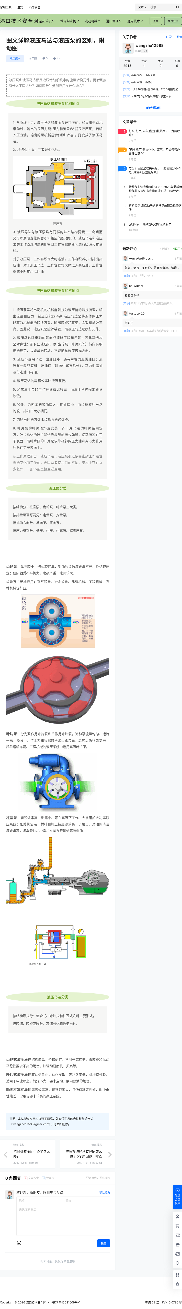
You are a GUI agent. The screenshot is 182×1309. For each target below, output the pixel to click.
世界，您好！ (146, 276)
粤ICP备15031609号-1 (65, 1302)
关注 (171, 37)
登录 (155, 21)
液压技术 (15, 58)
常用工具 (6, 7)
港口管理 (112, 21)
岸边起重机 (43, 21)
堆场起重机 (68, 21)
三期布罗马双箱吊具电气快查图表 (147, 96)
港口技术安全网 (35, 1302)
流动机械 (91, 21)
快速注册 (173, 21)
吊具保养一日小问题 (139, 75)
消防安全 (34, 7)
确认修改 (104, 1192)
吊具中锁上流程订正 (139, 82)
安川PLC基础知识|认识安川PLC (157, 331)
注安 (20, 7)
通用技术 (133, 21)
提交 (103, 1243)
